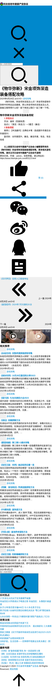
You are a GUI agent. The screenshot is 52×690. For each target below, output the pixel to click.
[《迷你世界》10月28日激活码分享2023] (3, 372)
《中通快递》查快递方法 (11, 510)
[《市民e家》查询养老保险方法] (3, 528)
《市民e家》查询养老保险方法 (13, 532)
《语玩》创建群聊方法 (10, 420)
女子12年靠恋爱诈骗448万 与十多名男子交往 (20, 607)
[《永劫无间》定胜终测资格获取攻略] (3, 349)
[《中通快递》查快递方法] (3, 506)
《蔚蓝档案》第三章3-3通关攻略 (14, 443)
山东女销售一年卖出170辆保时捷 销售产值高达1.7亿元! (25, 617)
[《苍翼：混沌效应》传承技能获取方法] (3, 483)
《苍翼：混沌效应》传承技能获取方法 (17, 487)
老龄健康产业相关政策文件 (12, 638)
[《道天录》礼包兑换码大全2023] (3, 394)
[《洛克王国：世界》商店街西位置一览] (3, 461)
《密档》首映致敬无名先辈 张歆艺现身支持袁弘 (21, 660)
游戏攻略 (27, 99)
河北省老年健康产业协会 (27, 666)
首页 (2, 7)
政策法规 (4, 10)
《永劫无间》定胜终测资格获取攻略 (16, 353)
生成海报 (42, 197)
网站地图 (14, 669)
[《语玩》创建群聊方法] (3, 416)
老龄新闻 (4, 13)
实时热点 (4, 22)
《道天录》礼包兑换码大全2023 (14, 398)
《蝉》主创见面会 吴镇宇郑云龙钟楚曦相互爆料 (21, 654)
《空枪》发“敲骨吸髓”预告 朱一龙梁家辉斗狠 (20, 651)
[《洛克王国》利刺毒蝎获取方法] (3, 550)
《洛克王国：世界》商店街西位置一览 (17, 465)
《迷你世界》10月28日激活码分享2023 (17, 376)
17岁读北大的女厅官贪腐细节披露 (15, 598)
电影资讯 (4, 19)
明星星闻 (4, 16)
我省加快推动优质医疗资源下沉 (14, 623)
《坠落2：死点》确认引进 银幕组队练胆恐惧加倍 (22, 663)
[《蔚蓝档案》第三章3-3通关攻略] (3, 439)
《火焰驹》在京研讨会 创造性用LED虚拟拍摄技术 (22, 657)
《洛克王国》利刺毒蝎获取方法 (14, 554)
